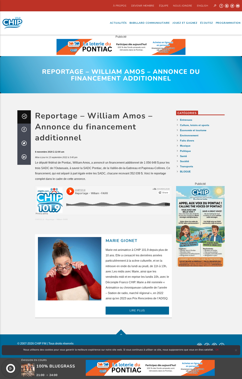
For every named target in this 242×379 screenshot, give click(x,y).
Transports (186, 166)
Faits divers (187, 140)
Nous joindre (182, 5)
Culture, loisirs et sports (194, 125)
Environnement (189, 135)
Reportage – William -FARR (57, 219)
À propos (119, 5)
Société (184, 161)
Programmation (228, 23)
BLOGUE (185, 171)
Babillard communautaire (150, 23)
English (202, 5)
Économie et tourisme (193, 130)
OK (217, 349)
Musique (185, 145)
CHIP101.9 (39, 219)
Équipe (163, 5)
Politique (185, 151)
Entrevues (186, 119)
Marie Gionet (121, 240)
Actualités (118, 23)
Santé (183, 156)
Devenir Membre (142, 5)
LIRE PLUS (137, 310)
